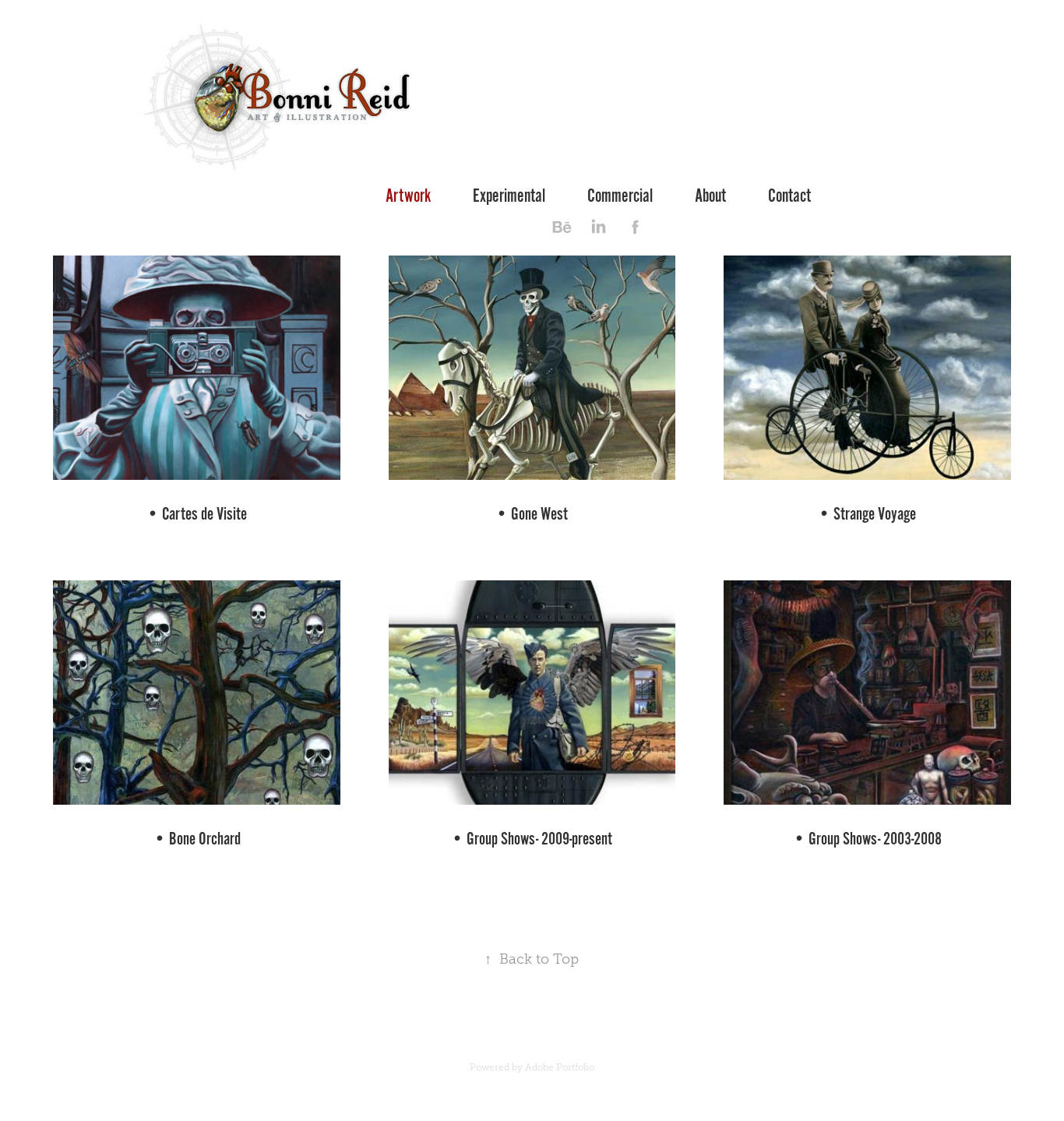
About (710, 195)
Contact (789, 195)
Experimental (509, 195)
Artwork (408, 195)
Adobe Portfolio (559, 1067)
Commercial (620, 195)
